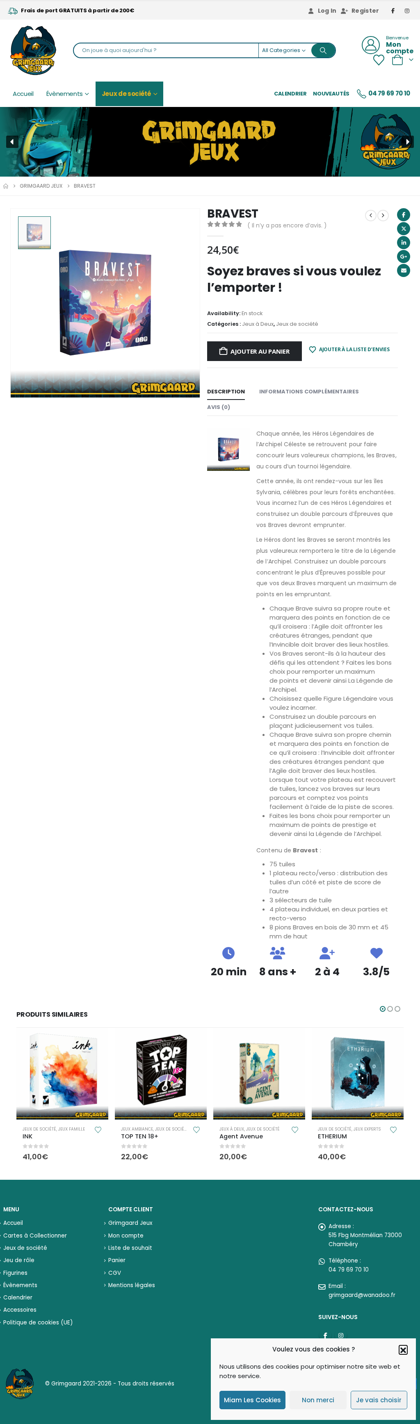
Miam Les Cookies (252, 1400)
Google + (403, 256)
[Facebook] (393, 10)
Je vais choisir (379, 1400)
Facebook (403, 214)
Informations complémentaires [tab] (309, 391)
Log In (327, 11)
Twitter (403, 228)
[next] (383, 215)
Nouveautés (331, 94)
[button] (403, 1349)
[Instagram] (407, 10)
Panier (117, 1260)
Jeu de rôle (18, 1260)
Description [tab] (226, 391)
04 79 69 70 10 (389, 93)
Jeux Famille (71, 1129)
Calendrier (290, 94)
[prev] (371, 215)
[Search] (323, 50)
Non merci (318, 1400)
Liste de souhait (130, 1248)
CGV (114, 1273)
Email (403, 270)
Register (365, 11)
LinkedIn (403, 242)
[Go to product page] (62, 1074)
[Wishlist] (378, 60)
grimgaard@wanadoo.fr (362, 1295)
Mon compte (126, 1236)
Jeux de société (126, 93)
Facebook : (325, 1335)
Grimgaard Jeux (130, 1223)
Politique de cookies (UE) (38, 1322)
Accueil (23, 93)
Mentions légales (131, 1285)
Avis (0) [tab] (218, 407)
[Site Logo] (33, 50)
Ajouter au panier (260, 351)
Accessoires (20, 1310)
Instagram (341, 1335)
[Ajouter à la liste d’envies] (98, 1129)
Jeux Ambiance (137, 1129)
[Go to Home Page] (5, 186)
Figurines (15, 1273)
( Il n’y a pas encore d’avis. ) (287, 225)
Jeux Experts (367, 1129)
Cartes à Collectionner (35, 1236)
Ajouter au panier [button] (94, 1041)
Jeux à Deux (258, 323)
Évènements (64, 93)
